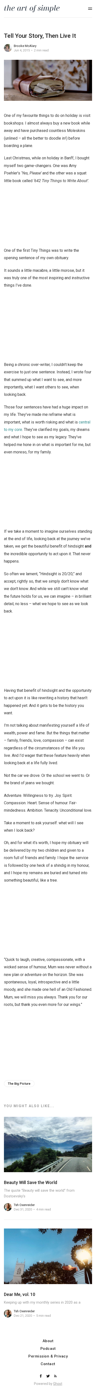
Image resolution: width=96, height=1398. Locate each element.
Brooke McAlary (25, 46)
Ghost (57, 1384)
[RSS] (55, 1376)
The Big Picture (19, 1083)
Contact (48, 1364)
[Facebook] (41, 1376)
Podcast (48, 1349)
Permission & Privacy (48, 1356)
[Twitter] (48, 1376)
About (48, 1341)
